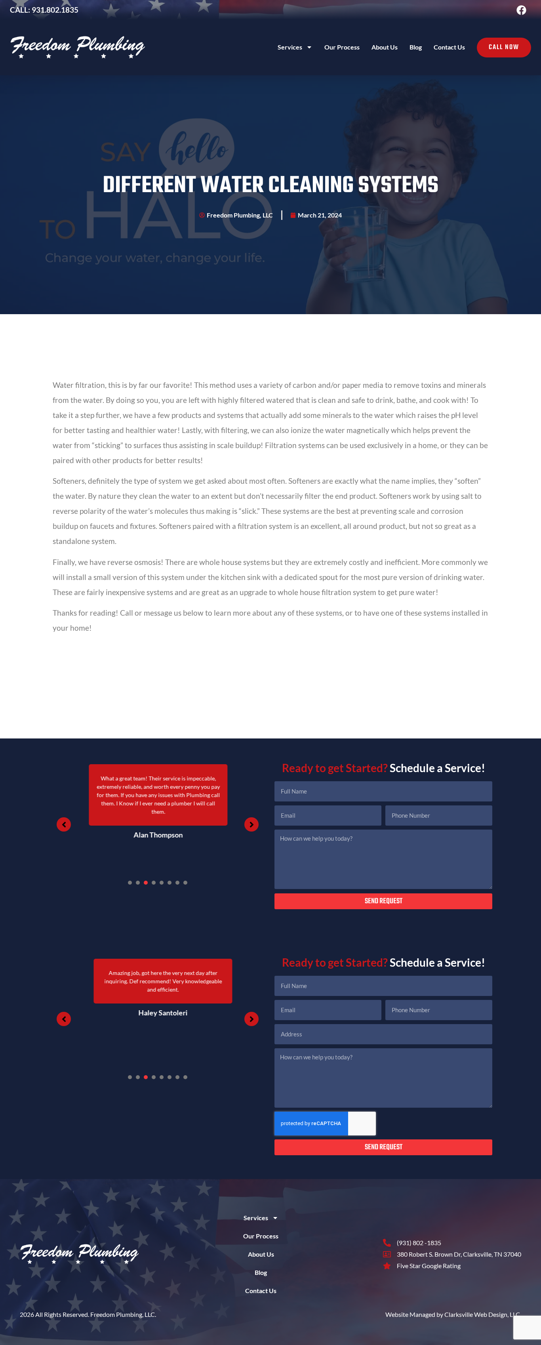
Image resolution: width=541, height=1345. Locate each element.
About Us (384, 47)
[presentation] (130, 883)
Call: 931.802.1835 (44, 9)
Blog (416, 47)
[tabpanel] (158, 816)
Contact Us (449, 47)
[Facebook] (521, 10)
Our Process (342, 47)
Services (290, 47)
